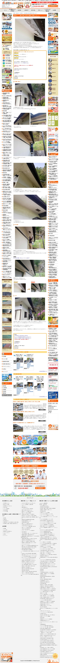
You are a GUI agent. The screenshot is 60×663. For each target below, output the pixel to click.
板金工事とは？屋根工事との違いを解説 (7, 106)
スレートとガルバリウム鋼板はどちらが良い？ (53, 156)
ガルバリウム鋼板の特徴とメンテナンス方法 (7, 240)
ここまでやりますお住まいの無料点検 (47, 10)
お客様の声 (26, 10)
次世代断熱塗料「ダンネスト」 (51, 265)
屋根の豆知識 (5, 210)
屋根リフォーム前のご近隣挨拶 (26, 512)
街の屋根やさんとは (6, 503)
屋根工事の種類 (53, 56)
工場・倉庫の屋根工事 (53, 345)
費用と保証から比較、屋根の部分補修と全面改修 (53, 194)
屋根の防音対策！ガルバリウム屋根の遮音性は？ (53, 179)
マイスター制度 (5, 511)
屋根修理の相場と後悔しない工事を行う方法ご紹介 (29, 538)
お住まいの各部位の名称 (7, 95)
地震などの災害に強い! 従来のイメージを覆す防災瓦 (48, 588)
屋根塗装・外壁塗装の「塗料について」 (46, 509)
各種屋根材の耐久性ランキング (45, 620)
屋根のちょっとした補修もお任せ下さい (28, 511)
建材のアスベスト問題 (7, 203)
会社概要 (54, 10)
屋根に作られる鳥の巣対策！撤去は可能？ (28, 568)
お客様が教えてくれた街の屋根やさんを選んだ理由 (10, 522)
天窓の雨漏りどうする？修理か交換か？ (7, 261)
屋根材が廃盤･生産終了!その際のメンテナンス (7, 223)
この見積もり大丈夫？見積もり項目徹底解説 (53, 293)
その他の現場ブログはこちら (42, 433)
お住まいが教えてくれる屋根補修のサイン (53, 197)
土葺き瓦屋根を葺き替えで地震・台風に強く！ (7, 147)
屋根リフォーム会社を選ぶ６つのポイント (53, 238)
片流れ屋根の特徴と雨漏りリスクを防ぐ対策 (7, 175)
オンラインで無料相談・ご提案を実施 (27, 504)
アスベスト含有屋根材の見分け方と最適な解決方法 (47, 590)
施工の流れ (33, 10)
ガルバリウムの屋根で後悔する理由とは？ (7, 235)
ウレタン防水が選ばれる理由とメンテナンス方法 (7, 126)
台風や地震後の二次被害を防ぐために (53, 250)
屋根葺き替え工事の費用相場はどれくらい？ (53, 192)
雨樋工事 (53, 72)
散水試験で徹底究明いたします (26, 520)
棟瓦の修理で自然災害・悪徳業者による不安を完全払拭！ (48, 566)
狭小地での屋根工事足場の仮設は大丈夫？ (53, 231)
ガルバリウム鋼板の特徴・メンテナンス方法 (46, 594)
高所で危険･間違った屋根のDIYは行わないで (47, 598)
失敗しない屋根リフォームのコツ (53, 187)
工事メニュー (40, 10)
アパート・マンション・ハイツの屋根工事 (28, 530)
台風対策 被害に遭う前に (25, 522)
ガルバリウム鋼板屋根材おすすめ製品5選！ (53, 171)
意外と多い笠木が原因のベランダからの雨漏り (7, 118)
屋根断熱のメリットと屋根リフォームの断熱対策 (7, 266)
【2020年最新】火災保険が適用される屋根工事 (21, 335)
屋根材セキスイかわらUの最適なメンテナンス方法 (53, 226)
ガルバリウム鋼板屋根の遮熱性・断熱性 (53, 166)
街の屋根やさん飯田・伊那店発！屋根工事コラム (10, 523)
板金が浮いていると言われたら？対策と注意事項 (53, 305)
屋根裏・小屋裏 (5, 182)
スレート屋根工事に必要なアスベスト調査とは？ (7, 272)
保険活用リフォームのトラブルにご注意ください (53, 312)
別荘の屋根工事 (51, 350)
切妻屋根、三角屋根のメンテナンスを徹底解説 (7, 177)
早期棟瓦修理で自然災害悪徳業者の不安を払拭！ (7, 150)
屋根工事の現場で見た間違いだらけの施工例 (53, 260)
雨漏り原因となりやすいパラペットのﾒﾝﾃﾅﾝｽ (7, 131)
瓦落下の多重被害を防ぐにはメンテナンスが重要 (53, 245)
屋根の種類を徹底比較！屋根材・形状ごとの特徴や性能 (48, 538)
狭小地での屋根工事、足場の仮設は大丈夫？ (46, 520)
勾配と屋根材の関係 (6, 189)
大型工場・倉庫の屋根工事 (26, 529)
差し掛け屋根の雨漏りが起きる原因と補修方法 (7, 180)
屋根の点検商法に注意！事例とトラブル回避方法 (53, 302)
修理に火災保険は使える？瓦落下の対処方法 (53, 247)
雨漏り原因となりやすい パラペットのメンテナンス (29, 554)
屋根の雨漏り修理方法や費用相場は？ (7, 250)
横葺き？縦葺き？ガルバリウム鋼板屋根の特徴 (53, 174)
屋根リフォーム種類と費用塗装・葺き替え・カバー (53, 204)
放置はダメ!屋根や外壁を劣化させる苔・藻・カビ (7, 220)
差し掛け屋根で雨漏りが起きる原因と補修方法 (47, 642)
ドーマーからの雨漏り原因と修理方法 (7, 258)
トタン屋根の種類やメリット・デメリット (53, 214)
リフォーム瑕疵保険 (6, 508)
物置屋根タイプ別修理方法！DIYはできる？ (53, 329)
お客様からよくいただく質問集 (45, 512)
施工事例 (19, 10)
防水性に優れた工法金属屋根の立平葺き (6, 160)
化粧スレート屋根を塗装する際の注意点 (52, 221)
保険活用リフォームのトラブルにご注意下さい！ (47, 631)
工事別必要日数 (51, 235)
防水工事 (53, 76)
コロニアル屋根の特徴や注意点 (52, 212)
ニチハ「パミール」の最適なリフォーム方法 (46, 515)
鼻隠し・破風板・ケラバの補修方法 (7, 113)
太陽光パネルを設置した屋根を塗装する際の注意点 (29, 571)
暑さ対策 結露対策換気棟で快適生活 (6, 184)
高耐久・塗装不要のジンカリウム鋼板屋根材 (7, 242)
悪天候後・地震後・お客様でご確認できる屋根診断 (47, 508)
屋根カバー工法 (55, 64)
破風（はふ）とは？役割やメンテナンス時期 (7, 277)
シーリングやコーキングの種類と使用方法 (7, 158)
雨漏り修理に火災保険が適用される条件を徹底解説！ (48, 657)
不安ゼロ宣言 (5, 507)
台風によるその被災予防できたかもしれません (53, 243)
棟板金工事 (54, 84)
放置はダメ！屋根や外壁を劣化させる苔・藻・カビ (47, 635)
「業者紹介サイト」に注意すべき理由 (53, 315)
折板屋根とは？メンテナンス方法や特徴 (53, 216)
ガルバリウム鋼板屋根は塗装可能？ (53, 164)
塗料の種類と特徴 (53, 364)
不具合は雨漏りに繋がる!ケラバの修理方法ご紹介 (7, 116)
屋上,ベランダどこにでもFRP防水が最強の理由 (7, 134)
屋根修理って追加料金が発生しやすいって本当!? (53, 307)
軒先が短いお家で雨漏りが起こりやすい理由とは (7, 199)
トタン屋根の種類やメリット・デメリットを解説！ (47, 544)
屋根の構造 (5, 110)
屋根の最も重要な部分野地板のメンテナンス (7, 208)
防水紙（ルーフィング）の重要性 (45, 616)
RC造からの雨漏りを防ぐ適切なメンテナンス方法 (7, 253)
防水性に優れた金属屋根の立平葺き (45, 628)
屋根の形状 (5, 172)
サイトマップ (5, 371)
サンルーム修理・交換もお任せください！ (53, 331)
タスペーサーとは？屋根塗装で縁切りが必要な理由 (47, 559)
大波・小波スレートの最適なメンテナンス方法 (7, 153)
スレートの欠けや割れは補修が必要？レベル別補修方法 (48, 543)
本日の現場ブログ (6, 520)
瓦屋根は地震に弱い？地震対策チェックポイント (53, 255)
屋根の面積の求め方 (6, 168)
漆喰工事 (53, 68)
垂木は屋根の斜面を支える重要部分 (27, 549)
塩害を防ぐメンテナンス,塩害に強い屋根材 (7, 217)
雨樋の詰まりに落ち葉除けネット (27, 567)
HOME (14, 13)
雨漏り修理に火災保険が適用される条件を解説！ (53, 272)
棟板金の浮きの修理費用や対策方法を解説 (7, 108)
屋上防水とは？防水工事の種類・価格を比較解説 (7, 137)
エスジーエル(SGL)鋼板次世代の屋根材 (7, 237)
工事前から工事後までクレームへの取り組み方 (53, 290)
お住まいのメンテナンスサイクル (45, 610)
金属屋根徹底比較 (43, 624)
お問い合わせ (16, 73)
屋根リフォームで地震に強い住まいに (27, 523)
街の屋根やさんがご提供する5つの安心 (12, 10)
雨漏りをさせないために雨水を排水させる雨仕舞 (7, 192)
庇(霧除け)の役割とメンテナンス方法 (6, 155)
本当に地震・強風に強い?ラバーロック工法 (7, 166)
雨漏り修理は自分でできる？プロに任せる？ (7, 103)
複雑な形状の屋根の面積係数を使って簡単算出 (7, 170)
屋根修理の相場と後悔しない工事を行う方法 (53, 189)
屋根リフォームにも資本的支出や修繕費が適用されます (30, 545)
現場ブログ (17, 13)
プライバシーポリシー (7, 366)
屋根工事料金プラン (25, 507)
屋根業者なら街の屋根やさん (7, 531)
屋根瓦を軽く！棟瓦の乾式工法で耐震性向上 (53, 252)
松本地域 (4, 391)
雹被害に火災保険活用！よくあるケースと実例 (53, 274)
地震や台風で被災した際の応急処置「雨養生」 (7, 163)
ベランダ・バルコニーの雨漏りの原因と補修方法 (7, 139)
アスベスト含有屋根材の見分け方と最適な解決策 (7, 201)
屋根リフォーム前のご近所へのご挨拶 (52, 288)
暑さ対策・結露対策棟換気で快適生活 (45, 579)
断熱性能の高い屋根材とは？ (5, 264)
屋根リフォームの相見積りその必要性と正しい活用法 (53, 285)
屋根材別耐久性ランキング (6, 215)
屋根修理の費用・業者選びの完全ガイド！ (7, 98)
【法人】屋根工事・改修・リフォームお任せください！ (30, 533)
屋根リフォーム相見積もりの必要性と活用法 (28, 541)
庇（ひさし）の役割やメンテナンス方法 (7, 256)
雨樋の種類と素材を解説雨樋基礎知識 (7, 269)
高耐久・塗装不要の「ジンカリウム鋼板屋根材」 (47, 595)
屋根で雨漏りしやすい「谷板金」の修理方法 (7, 194)
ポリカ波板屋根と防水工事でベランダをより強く (53, 336)
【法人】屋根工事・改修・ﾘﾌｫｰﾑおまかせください (53, 353)
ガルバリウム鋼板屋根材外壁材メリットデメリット (53, 176)
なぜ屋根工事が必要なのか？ (53, 185)
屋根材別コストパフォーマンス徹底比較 (7, 212)
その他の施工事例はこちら (43, 371)
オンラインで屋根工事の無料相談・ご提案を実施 (53, 283)
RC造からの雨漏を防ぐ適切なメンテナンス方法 (47, 597)
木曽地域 (4, 389)
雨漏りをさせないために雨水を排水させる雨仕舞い (47, 643)
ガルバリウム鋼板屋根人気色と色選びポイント (53, 169)
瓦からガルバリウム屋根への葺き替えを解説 (53, 161)
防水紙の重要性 (5, 205)
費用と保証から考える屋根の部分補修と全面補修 (29, 546)
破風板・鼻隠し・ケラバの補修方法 (45, 553)
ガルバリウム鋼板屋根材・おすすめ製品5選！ (47, 524)
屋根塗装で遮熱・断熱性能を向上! (53, 267)
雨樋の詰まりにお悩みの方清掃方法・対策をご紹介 (53, 338)
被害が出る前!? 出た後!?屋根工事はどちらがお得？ (53, 295)
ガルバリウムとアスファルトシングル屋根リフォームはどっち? (7, 228)
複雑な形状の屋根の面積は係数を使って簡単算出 (47, 576)
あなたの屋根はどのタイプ (44, 505)
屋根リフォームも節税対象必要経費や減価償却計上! (53, 355)
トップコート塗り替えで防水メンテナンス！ (7, 274)
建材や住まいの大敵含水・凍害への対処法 (7, 187)
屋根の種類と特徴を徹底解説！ (6, 93)
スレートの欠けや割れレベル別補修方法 (53, 209)
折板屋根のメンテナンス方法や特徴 (45, 546)
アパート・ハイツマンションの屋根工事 (53, 348)
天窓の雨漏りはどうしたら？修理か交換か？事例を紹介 (48, 554)
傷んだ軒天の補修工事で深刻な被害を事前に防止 (7, 121)
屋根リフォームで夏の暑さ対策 (26, 527)
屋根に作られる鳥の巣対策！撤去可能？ (53, 343)
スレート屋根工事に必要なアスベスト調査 (46, 591)
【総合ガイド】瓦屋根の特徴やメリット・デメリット (48, 536)
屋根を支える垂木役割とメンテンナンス (7, 248)
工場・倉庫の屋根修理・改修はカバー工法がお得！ (53, 334)
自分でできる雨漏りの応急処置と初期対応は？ (53, 270)
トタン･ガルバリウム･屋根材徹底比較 (7, 232)
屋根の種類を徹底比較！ (51, 202)
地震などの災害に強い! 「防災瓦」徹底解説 (53, 257)
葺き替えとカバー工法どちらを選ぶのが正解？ (53, 199)
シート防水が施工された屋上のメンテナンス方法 (7, 129)
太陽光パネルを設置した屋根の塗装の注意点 (53, 219)
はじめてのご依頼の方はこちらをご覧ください (29, 503)
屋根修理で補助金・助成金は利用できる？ (53, 277)
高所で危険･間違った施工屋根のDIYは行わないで (7, 245)
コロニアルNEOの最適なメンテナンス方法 (53, 229)
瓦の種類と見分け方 (6, 196)
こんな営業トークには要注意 (53, 298)
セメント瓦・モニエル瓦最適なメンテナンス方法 (7, 145)
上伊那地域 (5, 387)
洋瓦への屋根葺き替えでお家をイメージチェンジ (7, 225)
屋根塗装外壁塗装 (53, 89)
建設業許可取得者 (6, 361)
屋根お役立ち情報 (52, 240)
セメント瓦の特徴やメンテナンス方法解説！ (7, 142)
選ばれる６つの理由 (6, 504)
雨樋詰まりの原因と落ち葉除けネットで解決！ (53, 341)
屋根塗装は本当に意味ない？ (6, 100)
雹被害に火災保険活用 (43, 654)
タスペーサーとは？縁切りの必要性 (6, 123)
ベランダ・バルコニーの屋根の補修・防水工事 (29, 526)
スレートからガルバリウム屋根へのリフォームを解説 (53, 159)
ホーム (5, 10)
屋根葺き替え (54, 60)
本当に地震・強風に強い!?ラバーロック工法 (46, 639)
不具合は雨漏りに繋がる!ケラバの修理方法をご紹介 (48, 561)
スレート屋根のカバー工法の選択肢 (53, 207)
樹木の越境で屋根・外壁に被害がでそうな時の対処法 (53, 310)
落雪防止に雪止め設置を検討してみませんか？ (29, 560)
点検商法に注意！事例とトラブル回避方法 (28, 514)
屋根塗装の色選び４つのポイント (52, 262)
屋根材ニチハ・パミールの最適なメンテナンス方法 (53, 224)
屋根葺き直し (54, 80)
